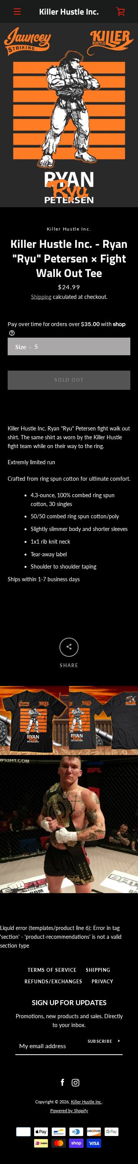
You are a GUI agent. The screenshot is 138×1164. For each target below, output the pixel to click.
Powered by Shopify (69, 1110)
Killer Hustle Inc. (69, 11)
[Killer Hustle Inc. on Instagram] (75, 1082)
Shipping (41, 296)
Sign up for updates (69, 1002)
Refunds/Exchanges (53, 981)
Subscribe (100, 1041)
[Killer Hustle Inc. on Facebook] (62, 1082)
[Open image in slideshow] (69, 115)
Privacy (102, 981)
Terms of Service (52, 970)
